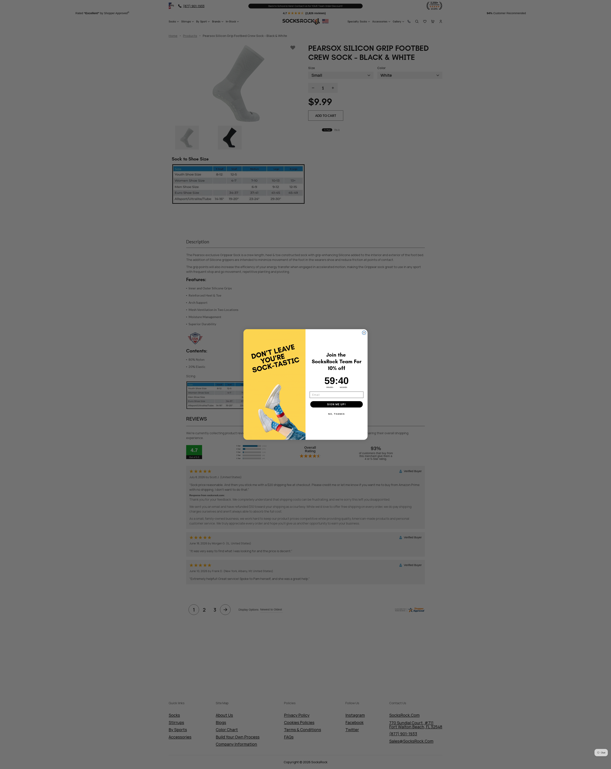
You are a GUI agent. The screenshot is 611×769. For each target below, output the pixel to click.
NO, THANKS (336, 413)
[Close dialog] (364, 333)
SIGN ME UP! (336, 404)
